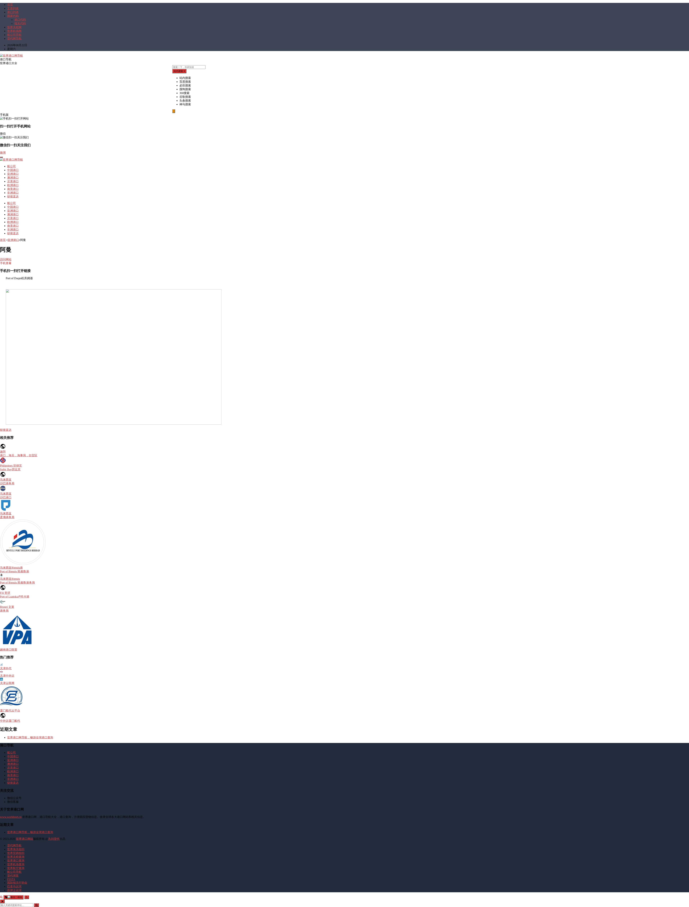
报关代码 (20, 23)
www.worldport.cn (11, 816)
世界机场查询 (15, 864)
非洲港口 (13, 192)
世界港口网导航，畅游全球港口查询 (30, 737)
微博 (3, 152)
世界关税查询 (15, 856)
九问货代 (54, 838)
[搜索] (1, 897)
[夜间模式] (26, 897)
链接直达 (13, 196)
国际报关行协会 (17, 882)
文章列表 (13, 8)
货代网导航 (14, 38)
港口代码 (20, 19)
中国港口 (13, 170)
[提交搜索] (36, 905)
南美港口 (13, 188)
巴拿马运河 (14, 886)
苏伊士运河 (14, 890)
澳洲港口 (13, 177)
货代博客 (13, 875)
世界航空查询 (15, 868)
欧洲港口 (13, 185)
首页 (10, 4)
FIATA (11, 879)
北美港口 (13, 181)
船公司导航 (14, 34)
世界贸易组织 (15, 853)
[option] (434, 78)
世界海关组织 (15, 849)
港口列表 (13, 12)
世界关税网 (14, 27)
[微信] (13, 897)
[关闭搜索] (2, 901)
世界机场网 (14, 31)
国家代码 (13, 15)
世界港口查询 (15, 860)
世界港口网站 (24, 838)
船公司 (11, 166)
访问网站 (5, 259)
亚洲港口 (13, 173)
